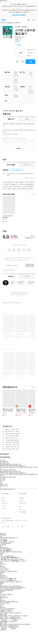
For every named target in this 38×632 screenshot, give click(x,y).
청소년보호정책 (17, 520)
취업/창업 (24, 26)
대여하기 (2, 603)
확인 (1, 562)
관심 (19, 45)
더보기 (33, 194)
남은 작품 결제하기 (5, 552)
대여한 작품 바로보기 (16, 552)
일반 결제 (10, 590)
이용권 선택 (3, 570)
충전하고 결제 (4, 590)
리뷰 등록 (29, 265)
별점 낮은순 (31, 282)
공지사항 (24, 493)
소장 (30, 62)
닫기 (4, 596)
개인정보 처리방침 (9, 520)
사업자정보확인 (25, 520)
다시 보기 (9, 611)
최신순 (5, 282)
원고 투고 (21, 500)
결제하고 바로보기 (5, 581)
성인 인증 (2, 478)
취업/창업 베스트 (7, 426)
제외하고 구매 (4, 484)
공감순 (12, 282)
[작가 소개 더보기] (19, 186)
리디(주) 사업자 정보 (6, 518)
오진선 (17, 39)
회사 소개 (21, 509)
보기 (1, 596)
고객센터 (6, 493)
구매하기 (7, 603)
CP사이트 (3, 505)
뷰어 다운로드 (4, 503)
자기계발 (17, 26)
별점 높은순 (21, 282)
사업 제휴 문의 (22, 503)
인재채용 (21, 512)
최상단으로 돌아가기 (9, 489)
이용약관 (3, 520)
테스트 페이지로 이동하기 (19, 15)
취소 (1, 481)
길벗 (16, 41)
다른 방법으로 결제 (5, 543)
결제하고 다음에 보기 (16, 581)
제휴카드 (3, 500)
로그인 (34, 20)
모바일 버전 (3, 630)
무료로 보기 (3, 571)
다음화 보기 (3, 611)
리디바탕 (3, 508)
